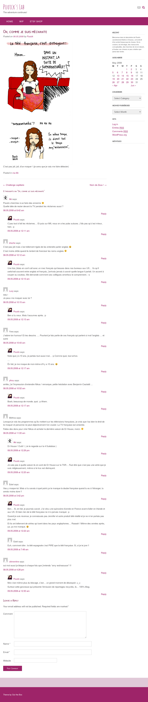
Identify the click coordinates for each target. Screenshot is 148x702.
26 (113, 82)
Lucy (11, 290)
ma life (15, 172)
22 (127, 78)
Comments (120, 131)
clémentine (14, 561)
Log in (115, 124)
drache (12, 242)
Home (9, 21)
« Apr (114, 85)
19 (113, 78)
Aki (10, 199)
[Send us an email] (139, 7)
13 (118, 75)
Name (6, 643)
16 (132, 75)
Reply (104, 213)
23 (132, 78)
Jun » (133, 85)
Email (6, 652)
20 (118, 78)
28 (123, 82)
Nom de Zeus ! (98, 184)
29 (127, 82)
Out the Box (17, 694)
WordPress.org (119, 134)
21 (123, 78)
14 (123, 75)
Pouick (30, 36)
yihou (11, 380)
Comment (8, 613)
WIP (21, 21)
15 (127, 75)
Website (7, 660)
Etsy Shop (36, 21)
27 (118, 82)
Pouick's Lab (13, 7)
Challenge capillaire (13, 184)
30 (132, 82)
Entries (118, 127)
